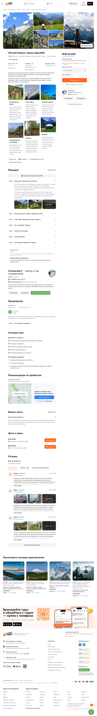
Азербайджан (30, 700)
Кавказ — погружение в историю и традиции (59, 586)
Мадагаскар (57, 705)
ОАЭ (68, 691)
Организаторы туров (54, 649)
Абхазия (28, 691)
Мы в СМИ (51, 657)
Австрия (28, 697)
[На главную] (9, 3)
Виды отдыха (51, 646)
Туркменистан (85, 697)
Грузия (42, 700)
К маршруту (11, 68)
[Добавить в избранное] (22, 563)
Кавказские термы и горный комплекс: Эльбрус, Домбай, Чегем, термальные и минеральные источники (36, 587)
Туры (49, 644)
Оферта (16, 680)
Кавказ (43, 56)
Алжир (28, 702)
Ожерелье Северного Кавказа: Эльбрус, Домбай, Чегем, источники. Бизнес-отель (13, 587)
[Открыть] (55, 213)
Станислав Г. (15, 270)
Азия (4, 694)
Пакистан (70, 697)
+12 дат (63, 591)
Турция (83, 700)
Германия (42, 691)
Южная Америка (8, 708)
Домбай (21, 56)
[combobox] (73, 69)
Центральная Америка (9, 705)
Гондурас (42, 694)
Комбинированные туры (37, 159)
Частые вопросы (52, 654)
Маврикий (56, 702)
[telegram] (84, 644)
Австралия (29, 694)
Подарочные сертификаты (55, 662)
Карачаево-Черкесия (30, 56)
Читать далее (18, 485)
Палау (69, 700)
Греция (42, 697)
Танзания (83, 691)
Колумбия (56, 694)
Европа (5, 691)
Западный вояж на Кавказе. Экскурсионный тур (80, 590)
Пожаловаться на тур (75, 104)
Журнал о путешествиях (54, 665)
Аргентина (29, 705)
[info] (28, 648)
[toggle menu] (2, 3)
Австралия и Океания (9, 702)
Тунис (82, 694)
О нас (49, 659)
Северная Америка (8, 700)
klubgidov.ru (55, 682)
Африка (5, 697)
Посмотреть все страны (33, 708)
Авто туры (13, 159)
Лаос (55, 697)
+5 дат (14, 592)
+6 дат (86, 595)
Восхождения (23, 159)
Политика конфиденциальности (26, 680)
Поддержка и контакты (54, 670)
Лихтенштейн (57, 700)
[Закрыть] (55, 181)
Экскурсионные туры (16, 162)
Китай (55, 691)
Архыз (39, 56)
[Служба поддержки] (91, 712)
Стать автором (69, 636)
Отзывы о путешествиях (55, 652)
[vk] (80, 644)
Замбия (42, 705)
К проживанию (29, 69)
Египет (41, 702)
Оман (69, 694)
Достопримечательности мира (56, 667)
